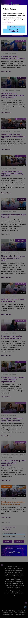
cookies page (9, 22)
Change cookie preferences (14, 30)
